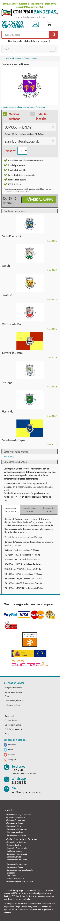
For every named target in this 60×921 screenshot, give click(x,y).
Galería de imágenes (13, 724)
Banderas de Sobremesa (17, 829)
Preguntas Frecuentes (13, 687)
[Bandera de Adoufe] (29, 253)
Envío (7, 696)
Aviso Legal (9, 716)
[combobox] (29, 127)
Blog (6, 733)
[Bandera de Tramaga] (29, 370)
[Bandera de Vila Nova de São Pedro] (29, 312)
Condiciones (10, 700)
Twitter (10, 749)
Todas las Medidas (42, 116)
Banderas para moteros (16, 835)
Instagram (11, 759)
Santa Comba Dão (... (13, 236)
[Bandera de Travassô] (29, 283)
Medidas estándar (14, 116)
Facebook (11, 744)
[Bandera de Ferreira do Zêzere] (29, 341)
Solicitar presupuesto (13, 729)
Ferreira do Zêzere (12, 353)
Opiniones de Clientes (13, 692)
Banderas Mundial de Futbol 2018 (20, 881)
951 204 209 (12, 23)
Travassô (7, 295)
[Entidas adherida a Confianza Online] (30, 639)
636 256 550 (12, 26)
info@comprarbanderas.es (26, 792)
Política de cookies (12, 705)
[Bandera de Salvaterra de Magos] (29, 428)
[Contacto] (35, 24)
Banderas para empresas (17, 859)
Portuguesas (18, 58)
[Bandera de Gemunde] (29, 399)
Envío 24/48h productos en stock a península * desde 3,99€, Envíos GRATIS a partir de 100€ (29, 5)
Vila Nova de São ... (12, 324)
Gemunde (7, 411)
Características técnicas (29, 509)
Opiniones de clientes (48, 509)
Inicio (9, 58)
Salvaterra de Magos (13, 440)
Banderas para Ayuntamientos (19, 814)
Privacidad (20, 700)
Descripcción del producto (10, 509)
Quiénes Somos (11, 720)
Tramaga (7, 382)
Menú (6, 49)
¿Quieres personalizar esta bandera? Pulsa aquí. (24, 106)
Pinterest (11, 754)
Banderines (32, 839)
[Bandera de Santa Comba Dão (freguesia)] (29, 224)
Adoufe (6, 265)
